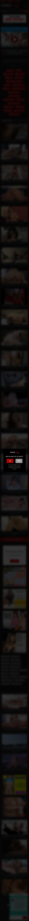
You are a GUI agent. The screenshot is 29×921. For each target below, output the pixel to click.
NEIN (18, 461)
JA (10, 461)
